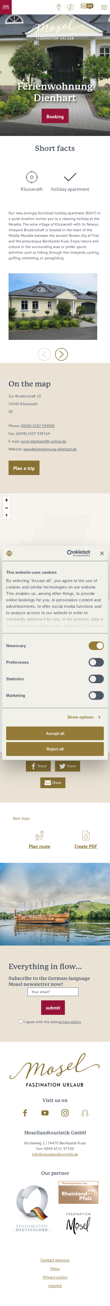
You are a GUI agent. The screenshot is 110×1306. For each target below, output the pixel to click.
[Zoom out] (6, 508)
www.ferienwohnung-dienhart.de (50, 449)
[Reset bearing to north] (6, 515)
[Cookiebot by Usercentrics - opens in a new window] (68, 553)
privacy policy (69, 1021)
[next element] (61, 354)
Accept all (55, 733)
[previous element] (44, 354)
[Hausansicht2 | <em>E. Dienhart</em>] (53, 306)
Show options (80, 717)
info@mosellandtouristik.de (55, 1154)
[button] (6, 7)
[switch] (96, 662)
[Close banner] (102, 553)
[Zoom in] (6, 500)
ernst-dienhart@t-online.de (43, 441)
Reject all (55, 749)
